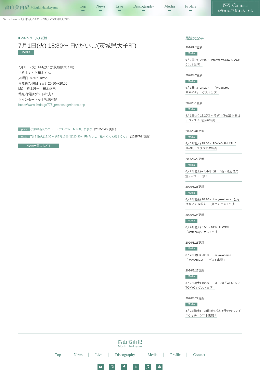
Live (119, 6)
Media (169, 6)
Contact (199, 355)
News (100, 6)
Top (83, 6)
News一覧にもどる (39, 145)
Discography (143, 6)
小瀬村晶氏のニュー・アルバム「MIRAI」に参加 (56, 129)
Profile (190, 6)
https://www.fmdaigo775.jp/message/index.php (51, 105)
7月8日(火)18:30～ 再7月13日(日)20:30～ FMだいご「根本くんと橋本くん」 (74, 136)
